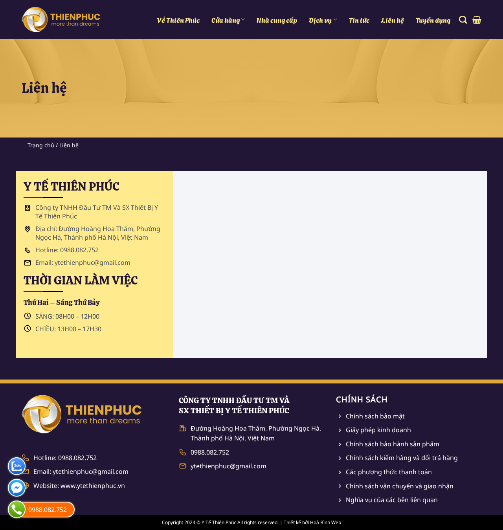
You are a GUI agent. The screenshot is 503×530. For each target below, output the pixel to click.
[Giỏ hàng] (476, 19)
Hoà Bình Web (325, 522)
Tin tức (359, 20)
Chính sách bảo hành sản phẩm (392, 444)
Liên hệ (392, 20)
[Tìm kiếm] (463, 19)
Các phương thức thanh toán (389, 472)
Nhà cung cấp (277, 20)
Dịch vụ (320, 20)
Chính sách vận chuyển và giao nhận (399, 486)
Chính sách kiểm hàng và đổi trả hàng (402, 457)
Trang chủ (41, 145)
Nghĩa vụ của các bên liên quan (392, 499)
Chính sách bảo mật (375, 416)
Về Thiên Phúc (178, 20)
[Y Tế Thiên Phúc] (61, 19)
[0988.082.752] (17, 509)
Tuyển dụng (433, 20)
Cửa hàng (225, 20)
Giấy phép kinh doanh (378, 429)
